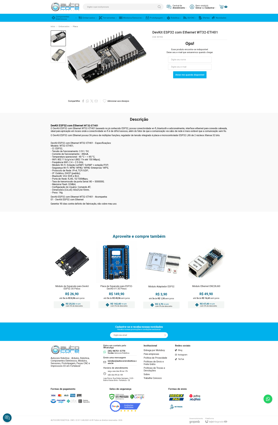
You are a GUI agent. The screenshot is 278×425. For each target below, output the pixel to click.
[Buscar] (159, 7)
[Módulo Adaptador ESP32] (161, 275)
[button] (58, 38)
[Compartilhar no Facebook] (83, 101)
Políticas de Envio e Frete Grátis (154, 363)
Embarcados (64, 26)
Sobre (147, 374)
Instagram (182, 355)
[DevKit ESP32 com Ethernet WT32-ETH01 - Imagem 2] (58, 55)
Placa (75, 26)
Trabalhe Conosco (153, 378)
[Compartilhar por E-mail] (96, 101)
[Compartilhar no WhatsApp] (87, 101)
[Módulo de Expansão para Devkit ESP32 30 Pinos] (72, 275)
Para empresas (151, 354)
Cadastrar (210, 8)
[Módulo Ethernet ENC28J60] (206, 275)
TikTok (181, 359)
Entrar (199, 8)
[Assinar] (165, 335)
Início (53, 26)
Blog (180, 350)
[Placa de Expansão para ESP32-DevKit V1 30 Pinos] (117, 275)
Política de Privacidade (155, 357)
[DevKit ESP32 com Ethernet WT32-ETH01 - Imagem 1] (58, 38)
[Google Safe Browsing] (137, 397)
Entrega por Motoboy (154, 350)
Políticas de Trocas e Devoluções (154, 369)
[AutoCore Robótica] (65, 7)
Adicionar (78, 292)
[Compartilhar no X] (91, 101)
